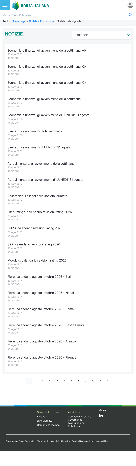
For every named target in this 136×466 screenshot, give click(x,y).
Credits (75, 441)
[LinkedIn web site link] (101, 416)
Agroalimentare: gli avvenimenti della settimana (40, 164)
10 (93, 380)
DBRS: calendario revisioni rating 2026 (35, 228)
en (104, 410)
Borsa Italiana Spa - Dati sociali (20, 441)
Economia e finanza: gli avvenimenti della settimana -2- (46, 83)
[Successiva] (100, 381)
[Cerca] (130, 15)
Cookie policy (63, 441)
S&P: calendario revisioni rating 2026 (33, 244)
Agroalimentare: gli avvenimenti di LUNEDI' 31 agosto (45, 180)
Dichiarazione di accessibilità (94, 441)
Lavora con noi (76, 423)
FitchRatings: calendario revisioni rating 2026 (39, 212)
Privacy (52, 441)
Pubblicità (74, 426)
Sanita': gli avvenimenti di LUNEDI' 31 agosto (39, 147)
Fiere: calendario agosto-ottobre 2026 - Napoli (40, 293)
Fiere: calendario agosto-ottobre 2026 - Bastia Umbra (46, 325)
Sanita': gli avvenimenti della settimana (34, 131)
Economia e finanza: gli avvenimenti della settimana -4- (46, 50)
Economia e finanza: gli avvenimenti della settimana (44, 99)
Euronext (42, 416)
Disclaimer (42, 441)
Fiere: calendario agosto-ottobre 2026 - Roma (40, 309)
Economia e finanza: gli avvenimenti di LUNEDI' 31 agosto (48, 115)
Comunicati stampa (48, 425)
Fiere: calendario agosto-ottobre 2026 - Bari (39, 277)
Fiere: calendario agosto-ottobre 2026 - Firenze (41, 357)
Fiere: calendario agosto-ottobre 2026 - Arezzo (41, 341)
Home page (18, 21)
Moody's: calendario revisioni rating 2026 (37, 260)
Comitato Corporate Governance (79, 418)
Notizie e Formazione (41, 21)
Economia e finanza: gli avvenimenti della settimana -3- (46, 66)
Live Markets (44, 420)
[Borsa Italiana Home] (30, 5)
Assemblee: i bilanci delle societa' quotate (37, 196)
